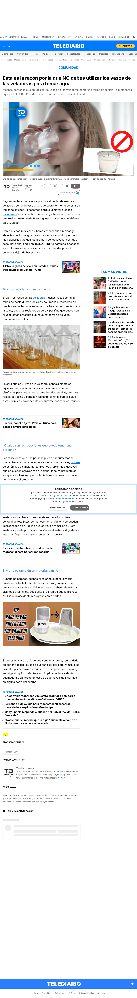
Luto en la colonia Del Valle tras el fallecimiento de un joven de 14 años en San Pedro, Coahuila (120, 284)
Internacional (118, 54)
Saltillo (101, 37)
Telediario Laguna (22, 185)
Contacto (101, 993)
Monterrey (48, 37)
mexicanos (10, 214)
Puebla (90, 37)
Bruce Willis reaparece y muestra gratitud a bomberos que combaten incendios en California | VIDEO (40, 697)
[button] (68, 192)
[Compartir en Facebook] (49, 186)
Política (46, 54)
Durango (123, 37)
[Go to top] (132, 984)
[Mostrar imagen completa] (75, 330)
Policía (35, 54)
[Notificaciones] (128, 37)
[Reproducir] (41, 624)
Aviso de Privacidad (42, 993)
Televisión (58, 54)
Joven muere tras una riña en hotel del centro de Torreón (120, 296)
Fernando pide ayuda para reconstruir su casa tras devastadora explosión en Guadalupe (38, 705)
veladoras (39, 297)
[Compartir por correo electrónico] (67, 186)
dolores (75, 462)
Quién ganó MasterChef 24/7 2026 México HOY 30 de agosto (120, 342)
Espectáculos (73, 54)
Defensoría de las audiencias (81, 993)
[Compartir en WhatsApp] (43, 186)
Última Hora (7, 54)
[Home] (68, 46)
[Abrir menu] (4, 46)
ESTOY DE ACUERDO (80, 508)
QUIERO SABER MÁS (57, 508)
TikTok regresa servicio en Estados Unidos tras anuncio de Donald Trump (30, 267)
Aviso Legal (60, 993)
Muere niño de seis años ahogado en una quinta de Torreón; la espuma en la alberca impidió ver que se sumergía (121, 330)
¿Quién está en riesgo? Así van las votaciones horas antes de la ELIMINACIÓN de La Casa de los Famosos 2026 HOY (120, 317)
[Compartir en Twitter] (55, 186)
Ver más (63, 778)
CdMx (36, 37)
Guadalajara (64, 37)
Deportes (103, 54)
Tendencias (89, 54)
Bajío (112, 37)
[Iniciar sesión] (134, 37)
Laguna (79, 37)
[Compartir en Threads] (61, 186)
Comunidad (22, 54)
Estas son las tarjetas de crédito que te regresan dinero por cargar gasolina (28, 550)
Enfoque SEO (12, 752)
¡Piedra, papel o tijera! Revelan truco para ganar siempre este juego (30, 424)
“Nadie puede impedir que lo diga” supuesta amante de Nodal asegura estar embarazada (41, 721)
